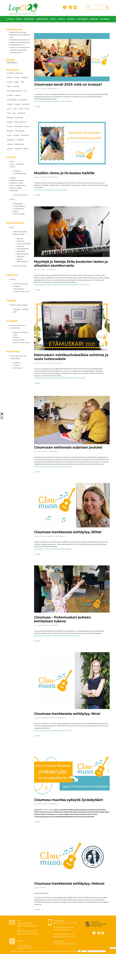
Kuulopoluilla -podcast (20, 266)
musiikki (26, 108)
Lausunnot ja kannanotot (20, 195)
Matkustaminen (21, 251)
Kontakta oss (17, 363)
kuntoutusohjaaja (12, 99)
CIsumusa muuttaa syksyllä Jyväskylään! (68, 800)
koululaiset (10, 95)
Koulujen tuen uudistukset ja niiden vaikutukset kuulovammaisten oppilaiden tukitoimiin (20, 50)
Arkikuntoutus (20, 241)
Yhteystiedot (82, 19)
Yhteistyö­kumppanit (19, 214)
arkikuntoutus (19, 73)
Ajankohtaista (42, 19)
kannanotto (16, 86)
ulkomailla (16, 135)
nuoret (9, 113)
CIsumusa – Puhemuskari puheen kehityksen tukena (62, 619)
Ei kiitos (84, 951)
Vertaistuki (13, 178)
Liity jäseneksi (17, 171)
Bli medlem (16, 365)
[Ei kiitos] (114, 951)
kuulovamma (26, 104)
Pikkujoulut (10, 117)
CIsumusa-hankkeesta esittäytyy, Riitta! (68, 532)
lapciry (15, 108)
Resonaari (10, 122)
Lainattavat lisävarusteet (16, 180)
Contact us (16, 337)
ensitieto (16, 82)
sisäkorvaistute (18, 126)
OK (79, 951)
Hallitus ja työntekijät (16, 188)
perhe (14, 113)
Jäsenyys (12, 166)
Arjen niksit (20, 238)
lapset (21, 108)
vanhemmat (20, 140)
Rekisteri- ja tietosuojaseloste (96, 951)
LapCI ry (18, 19)
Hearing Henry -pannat (16, 183)
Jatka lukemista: (53, 101)
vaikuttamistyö (11, 140)
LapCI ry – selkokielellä (16, 164)
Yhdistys (12, 199)
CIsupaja (61, 19)
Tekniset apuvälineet (22, 254)
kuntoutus (18, 95)
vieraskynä (10, 148)
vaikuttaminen (25, 135)
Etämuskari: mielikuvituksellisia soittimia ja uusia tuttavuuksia (71, 357)
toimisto (9, 135)
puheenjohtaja (19, 117)
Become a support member (21, 342)
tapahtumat (10, 131)
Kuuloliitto (10, 104)
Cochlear (9, 82)
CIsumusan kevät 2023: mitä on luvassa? (68, 84)
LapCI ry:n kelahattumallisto (18, 185)
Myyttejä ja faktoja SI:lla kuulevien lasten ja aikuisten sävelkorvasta (71, 264)
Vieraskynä (50, 536)
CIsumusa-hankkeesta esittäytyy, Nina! (67, 714)
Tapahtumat (29, 19)
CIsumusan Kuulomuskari (20, 284)
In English (94, 19)
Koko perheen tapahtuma (14, 91)
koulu (25, 91)
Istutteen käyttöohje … (23, 261)
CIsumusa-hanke (48, 810)
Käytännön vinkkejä (18, 234)
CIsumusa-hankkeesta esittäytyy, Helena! (69, 883)
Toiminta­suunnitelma (19, 206)
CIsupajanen (24, 77)
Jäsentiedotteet (17, 203)
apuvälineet (10, 73)
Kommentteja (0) (53, 88)
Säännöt (15, 211)
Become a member (19, 340)
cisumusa (9, 77)
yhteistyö (26, 148)
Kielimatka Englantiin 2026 (17, 45)
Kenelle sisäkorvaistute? (20, 231)
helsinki (9, 86)
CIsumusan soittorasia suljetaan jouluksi (68, 447)
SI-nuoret (9, 126)
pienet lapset (21, 113)
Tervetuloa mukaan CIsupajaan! (19, 305)
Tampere (26, 126)
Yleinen (43, 269)
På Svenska (104, 19)
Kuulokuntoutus (22, 99)
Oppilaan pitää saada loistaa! (18, 32)
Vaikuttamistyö (14, 190)
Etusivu (10, 19)
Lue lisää (37, 106)
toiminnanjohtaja (19, 131)
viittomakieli (18, 148)
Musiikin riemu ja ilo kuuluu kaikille (64, 173)
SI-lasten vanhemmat (20, 122)
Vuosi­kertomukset (18, 208)
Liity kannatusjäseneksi (19, 173)
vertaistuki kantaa (19, 144)
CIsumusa (70, 19)
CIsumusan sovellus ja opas (21, 291)
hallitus (23, 82)
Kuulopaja (17, 104)
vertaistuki (10, 144)
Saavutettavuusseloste (25, 948)
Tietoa (53, 19)
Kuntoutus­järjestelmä (23, 249)
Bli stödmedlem (18, 368)
